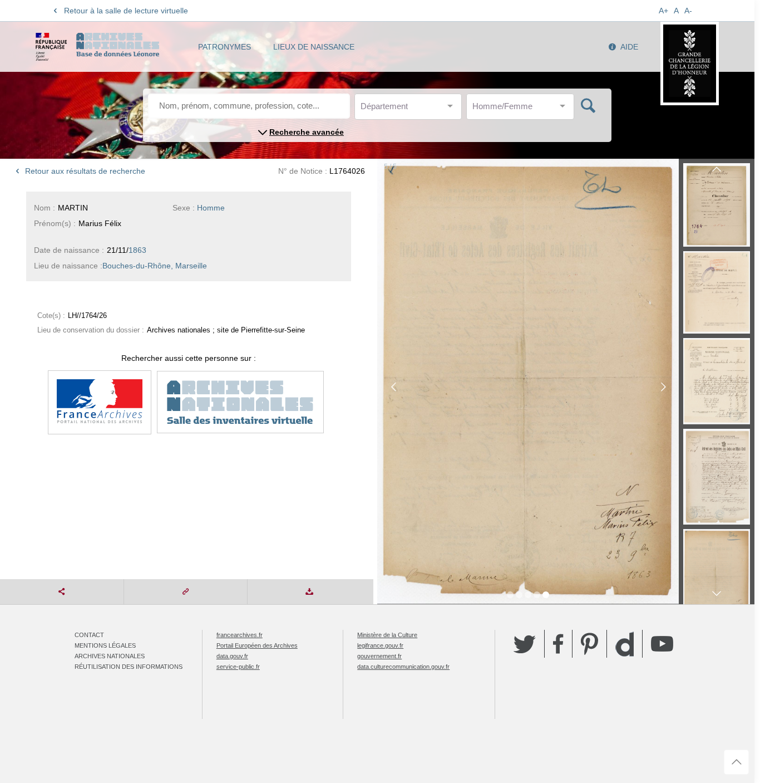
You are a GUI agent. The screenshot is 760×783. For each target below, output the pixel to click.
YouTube (662, 644)
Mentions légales (105, 645)
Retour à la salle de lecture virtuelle (126, 10)
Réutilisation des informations (128, 666)
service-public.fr (238, 666)
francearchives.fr (239, 635)
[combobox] (411, 109)
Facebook (558, 644)
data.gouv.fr (232, 656)
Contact (89, 635)
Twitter (525, 644)
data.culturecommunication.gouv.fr (403, 666)
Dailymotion (624, 644)
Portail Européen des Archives (257, 645)
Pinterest (589, 644)
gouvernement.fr (379, 656)
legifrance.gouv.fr (380, 645)
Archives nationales (110, 656)
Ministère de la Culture (387, 635)
